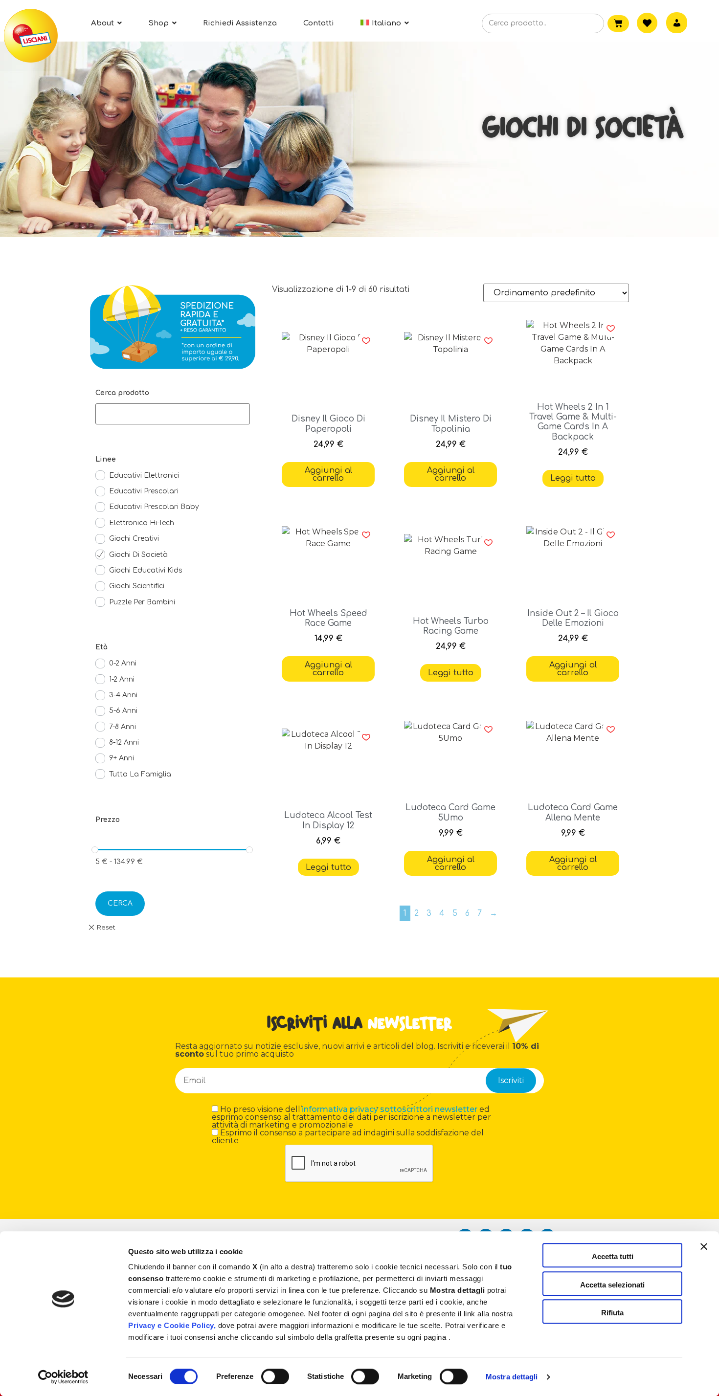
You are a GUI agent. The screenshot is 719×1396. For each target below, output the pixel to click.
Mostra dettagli (512, 1377)
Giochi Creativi (134, 538)
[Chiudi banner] (703, 1255)
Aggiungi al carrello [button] (328, 474)
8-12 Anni (124, 742)
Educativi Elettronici (144, 475)
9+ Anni (121, 758)
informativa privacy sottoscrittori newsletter (389, 1109)
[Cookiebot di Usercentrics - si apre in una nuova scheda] (63, 1377)
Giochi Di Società (138, 554)
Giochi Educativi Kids (145, 570)
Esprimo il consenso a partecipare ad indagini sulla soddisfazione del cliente (348, 1137)
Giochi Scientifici (136, 586)
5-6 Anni (123, 710)
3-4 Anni (123, 695)
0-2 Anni (122, 663)
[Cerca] (581, 24)
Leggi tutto (573, 478)
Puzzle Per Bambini (142, 602)
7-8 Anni (122, 727)
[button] (366, 341)
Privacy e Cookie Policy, (172, 1325)
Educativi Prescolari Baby (154, 506)
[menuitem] (385, 23)
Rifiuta (612, 1312)
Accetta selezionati (612, 1285)
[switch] (275, 1376)
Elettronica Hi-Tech (141, 523)
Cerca (120, 903)
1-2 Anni (122, 679)
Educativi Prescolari (144, 491)
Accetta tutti (612, 1256)
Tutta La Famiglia (140, 774)
